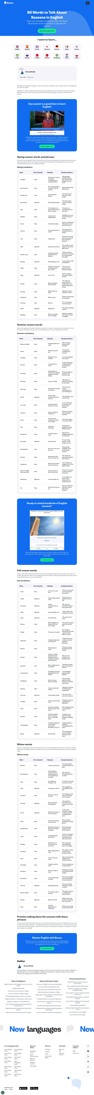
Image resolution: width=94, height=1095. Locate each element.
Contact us (76, 1053)
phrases (55, 92)
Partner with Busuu (48, 1056)
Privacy (11, 1089)
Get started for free (47, 948)
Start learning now (47, 560)
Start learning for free (47, 31)
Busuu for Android (61, 1054)
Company (47, 1049)
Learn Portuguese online (17, 1062)
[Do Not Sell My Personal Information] (2, 1092)
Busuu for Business (32, 1059)
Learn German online (8, 1058)
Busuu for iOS (61, 1050)
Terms (5, 1089)
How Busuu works (33, 1051)
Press (46, 1054)
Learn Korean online (17, 1075)
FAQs (74, 1051)
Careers (47, 1051)
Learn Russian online (18, 1071)
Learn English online (17, 1054)
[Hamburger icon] (88, 3)
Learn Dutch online (17, 1058)
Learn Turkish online (7, 1071)
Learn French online (7, 1054)
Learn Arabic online (7, 1075)
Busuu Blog (33, 1066)
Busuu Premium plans (34, 1055)
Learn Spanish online (8, 1050)
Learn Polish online (17, 1067)
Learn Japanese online (18, 1050)
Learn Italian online (7, 1061)
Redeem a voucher (32, 1063)
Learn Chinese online (8, 1067)
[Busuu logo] (8, 3)
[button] (74, 1082)
